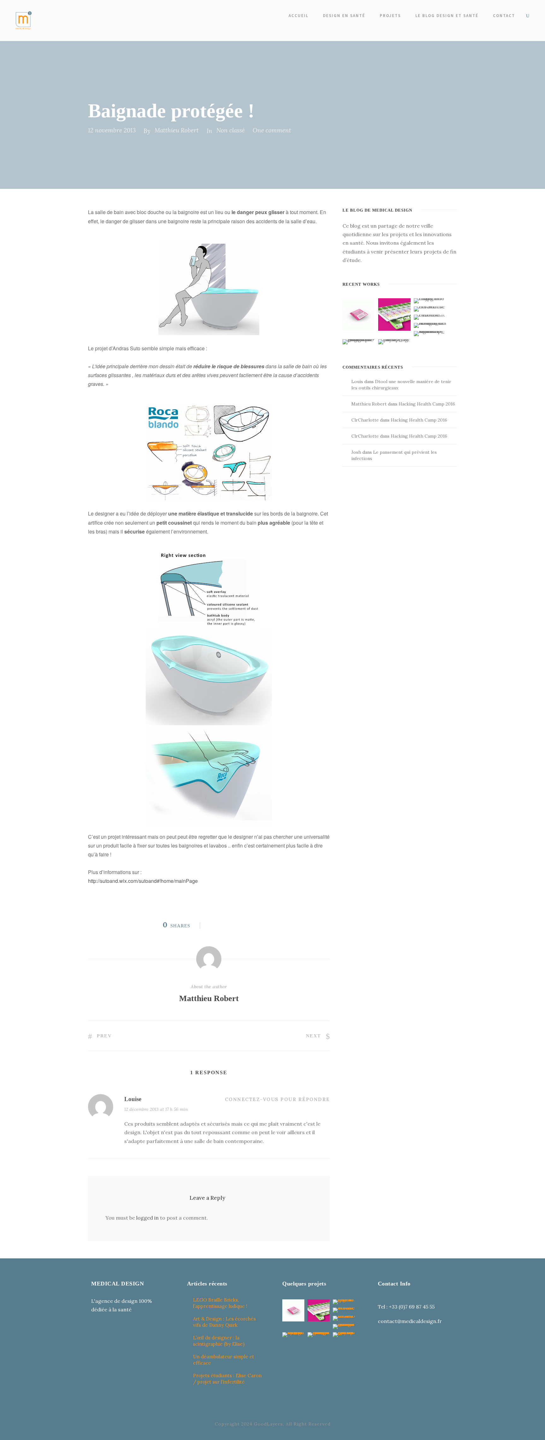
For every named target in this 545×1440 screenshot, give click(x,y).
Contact (504, 15)
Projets (390, 15)
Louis (357, 381)
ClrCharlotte (365, 420)
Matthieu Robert (177, 130)
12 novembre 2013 (112, 130)
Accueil (298, 15)
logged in (147, 1218)
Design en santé (344, 15)
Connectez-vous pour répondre (277, 1099)
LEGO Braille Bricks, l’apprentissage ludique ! (220, 1303)
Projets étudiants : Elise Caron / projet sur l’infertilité (227, 1379)
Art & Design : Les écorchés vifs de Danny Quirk (224, 1322)
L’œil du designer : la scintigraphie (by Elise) (218, 1341)
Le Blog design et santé (446, 15)
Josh (356, 452)
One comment (272, 130)
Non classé (230, 130)
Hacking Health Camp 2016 (427, 404)
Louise (132, 1099)
